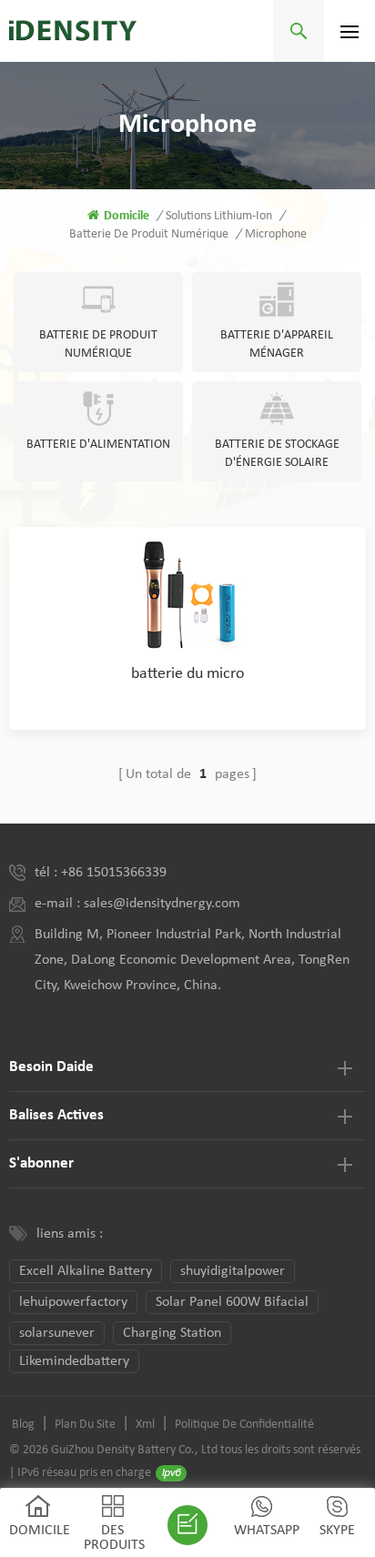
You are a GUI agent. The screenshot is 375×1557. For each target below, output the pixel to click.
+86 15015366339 (114, 872)
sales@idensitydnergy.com (162, 903)
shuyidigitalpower (232, 1271)
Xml (145, 1424)
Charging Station (172, 1333)
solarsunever (57, 1333)
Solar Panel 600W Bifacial (232, 1302)
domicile (126, 216)
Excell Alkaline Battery (85, 1271)
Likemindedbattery (74, 1361)
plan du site (85, 1424)
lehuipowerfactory (73, 1302)
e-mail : (59, 903)
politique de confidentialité (244, 1424)
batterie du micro (188, 673)
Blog (23, 1424)
